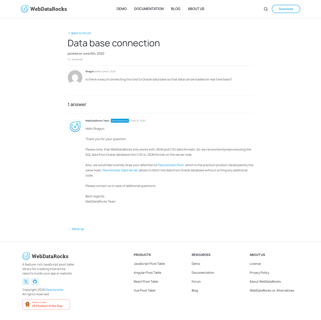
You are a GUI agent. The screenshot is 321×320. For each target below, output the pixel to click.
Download (286, 9)
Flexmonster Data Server (120, 170)
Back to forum (81, 33)
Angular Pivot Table (147, 273)
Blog (175, 9)
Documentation (149, 9)
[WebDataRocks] (67, 9)
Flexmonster (55, 290)
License (255, 264)
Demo (122, 9)
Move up (77, 229)
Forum (196, 281)
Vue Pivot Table (144, 290)
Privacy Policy (259, 273)
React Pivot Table (146, 281)
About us (196, 9)
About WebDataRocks (265, 281)
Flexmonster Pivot (171, 165)
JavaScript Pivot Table (149, 264)
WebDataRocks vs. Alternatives (272, 290)
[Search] (266, 9)
